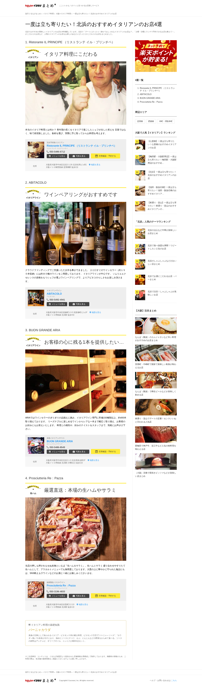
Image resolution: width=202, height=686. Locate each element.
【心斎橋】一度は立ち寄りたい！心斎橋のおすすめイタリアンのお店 (162, 144)
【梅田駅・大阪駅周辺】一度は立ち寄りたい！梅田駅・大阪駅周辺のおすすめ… (162, 159)
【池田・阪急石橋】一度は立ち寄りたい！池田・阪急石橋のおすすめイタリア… (162, 190)
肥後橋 (151, 121)
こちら (174, 680)
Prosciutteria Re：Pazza (151, 102)
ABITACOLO (146, 94)
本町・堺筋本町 (165, 121)
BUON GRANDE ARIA (150, 98)
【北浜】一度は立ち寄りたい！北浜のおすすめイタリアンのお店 (162, 175)
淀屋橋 (140, 121)
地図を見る (95, 165)
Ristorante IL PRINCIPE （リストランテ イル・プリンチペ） (157, 89)
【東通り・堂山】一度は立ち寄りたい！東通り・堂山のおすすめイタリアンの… (162, 205)
